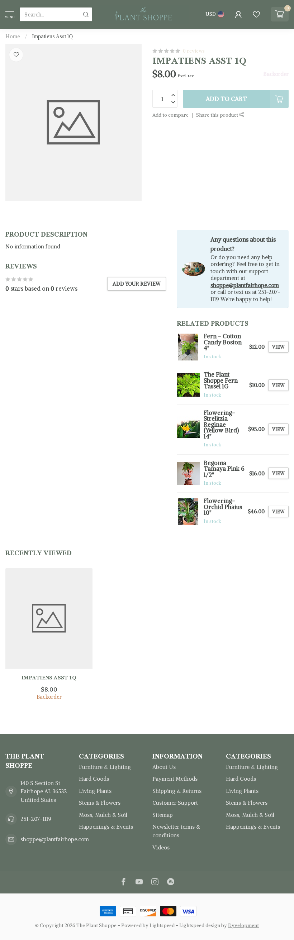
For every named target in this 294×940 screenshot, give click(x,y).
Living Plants (95, 791)
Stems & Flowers (99, 802)
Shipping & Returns (176, 791)
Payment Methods (175, 778)
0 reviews (194, 51)
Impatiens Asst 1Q (52, 36)
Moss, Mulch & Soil (103, 814)
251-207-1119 (35, 818)
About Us (164, 767)
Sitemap (162, 814)
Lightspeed (162, 925)
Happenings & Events (106, 826)
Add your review (137, 284)
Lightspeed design (199, 925)
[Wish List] (256, 14)
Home (12, 36)
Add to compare (170, 115)
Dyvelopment (243, 925)
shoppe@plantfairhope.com (244, 285)
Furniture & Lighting (105, 767)
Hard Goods (94, 778)
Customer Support (175, 802)
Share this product (217, 115)
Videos (161, 847)
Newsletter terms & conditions (176, 831)
